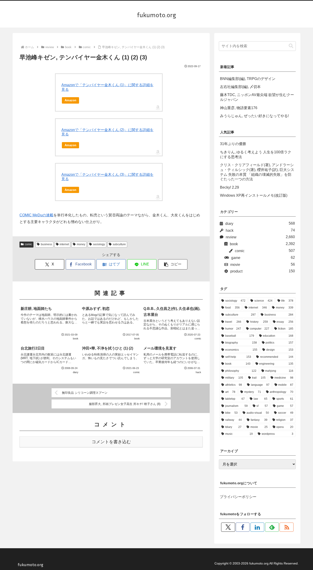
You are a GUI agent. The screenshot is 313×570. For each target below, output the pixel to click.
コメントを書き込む (111, 441)
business (46, 244)
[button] (172, 264)
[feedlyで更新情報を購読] (272, 527)
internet (64, 244)
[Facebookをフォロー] (243, 527)
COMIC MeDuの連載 (36, 215)
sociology (99, 244)
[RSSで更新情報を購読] (286, 527)
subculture (119, 244)
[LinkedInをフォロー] (257, 527)
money (81, 244)
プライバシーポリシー (238, 497)
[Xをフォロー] (228, 527)
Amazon (70, 100)
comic (28, 244)
